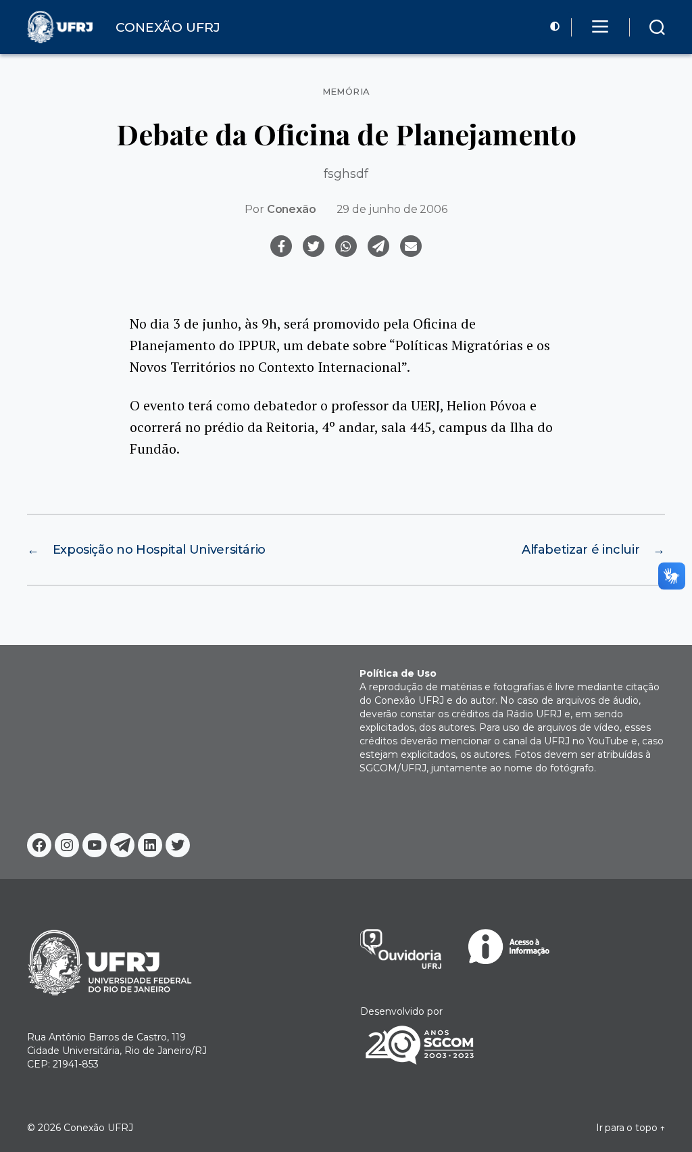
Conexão (291, 209)
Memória (346, 92)
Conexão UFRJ (98, 1128)
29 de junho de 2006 (392, 209)
